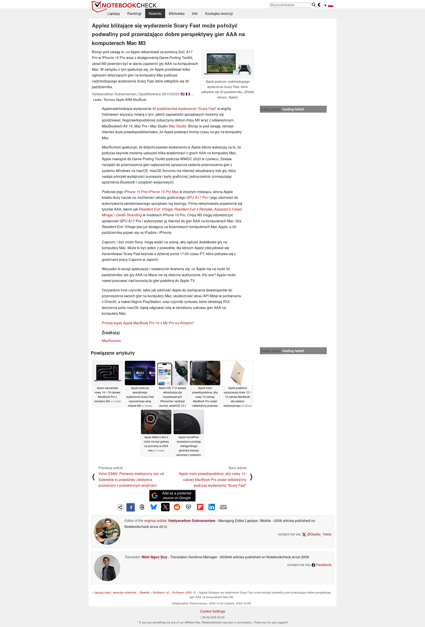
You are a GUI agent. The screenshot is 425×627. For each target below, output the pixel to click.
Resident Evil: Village (156, 209)
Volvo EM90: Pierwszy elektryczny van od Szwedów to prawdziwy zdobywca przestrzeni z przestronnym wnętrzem (131, 479)
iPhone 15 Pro (135, 191)
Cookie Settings (212, 611)
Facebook (323, 564)
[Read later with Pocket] (188, 507)
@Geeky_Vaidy (319, 534)
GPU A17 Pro (197, 197)
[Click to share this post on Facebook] (130, 507)
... (192, 93)
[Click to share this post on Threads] (142, 507)
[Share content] (120, 507)
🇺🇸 (182, 93)
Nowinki (155, 13)
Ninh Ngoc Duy (154, 556)
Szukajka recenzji (219, 13)
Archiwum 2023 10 (184, 592)
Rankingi (134, 13)
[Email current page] (223, 507)
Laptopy (113, 13)
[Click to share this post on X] (165, 507)
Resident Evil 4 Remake (193, 209)
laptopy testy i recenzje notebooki (115, 592)
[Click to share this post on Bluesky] (153, 507)
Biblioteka (177, 13)
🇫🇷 (188, 93)
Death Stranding (129, 214)
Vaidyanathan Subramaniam (191, 520)
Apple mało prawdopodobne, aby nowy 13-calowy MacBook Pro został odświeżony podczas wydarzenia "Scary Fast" (212, 479)
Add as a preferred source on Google (176, 495)
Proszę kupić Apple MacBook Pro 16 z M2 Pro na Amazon (147, 322)
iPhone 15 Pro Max (164, 191)
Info (195, 13)
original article (155, 520)
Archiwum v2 (161, 592)
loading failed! (270, 109)
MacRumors (111, 340)
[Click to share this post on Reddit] (177, 507)
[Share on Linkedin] (211, 507)
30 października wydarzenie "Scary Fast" (184, 108)
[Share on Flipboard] (200, 507)
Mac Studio (177, 126)
